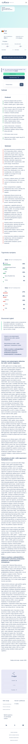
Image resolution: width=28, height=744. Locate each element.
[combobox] (12, 85)
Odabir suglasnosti (14, 740)
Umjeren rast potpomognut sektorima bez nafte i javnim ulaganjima (12, 338)
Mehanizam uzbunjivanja (14, 737)
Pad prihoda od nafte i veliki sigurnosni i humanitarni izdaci (12, 344)
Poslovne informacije (6, 706)
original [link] (16, 70)
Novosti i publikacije (20, 700)
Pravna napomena (14, 732)
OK (22, 84)
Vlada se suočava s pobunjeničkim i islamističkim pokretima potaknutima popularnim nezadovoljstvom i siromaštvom (13, 351)
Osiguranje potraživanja (7, 704)
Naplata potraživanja (6, 709)
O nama (16, 703)
